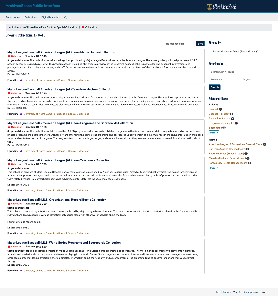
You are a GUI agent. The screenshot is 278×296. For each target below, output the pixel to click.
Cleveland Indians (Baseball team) (227, 158)
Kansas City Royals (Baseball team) (228, 162)
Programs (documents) (222, 123)
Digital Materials (50, 17)
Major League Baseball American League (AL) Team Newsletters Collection (60, 89)
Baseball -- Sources (220, 118)
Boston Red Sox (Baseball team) (226, 153)
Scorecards (215, 127)
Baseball (214, 109)
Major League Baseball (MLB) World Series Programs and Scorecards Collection (64, 242)
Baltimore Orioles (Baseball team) (227, 148)
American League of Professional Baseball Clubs (236, 144)
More (213, 132)
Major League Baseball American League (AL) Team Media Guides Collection (61, 52)
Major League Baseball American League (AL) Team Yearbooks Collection (58, 160)
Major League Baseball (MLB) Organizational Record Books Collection (56, 199)
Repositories (13, 17)
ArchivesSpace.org (249, 292)
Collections (30, 17)
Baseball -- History (219, 113)
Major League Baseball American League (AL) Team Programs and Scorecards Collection (70, 123)
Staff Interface (222, 292)
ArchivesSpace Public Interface (33, 5)
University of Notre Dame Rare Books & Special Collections (45, 27)
